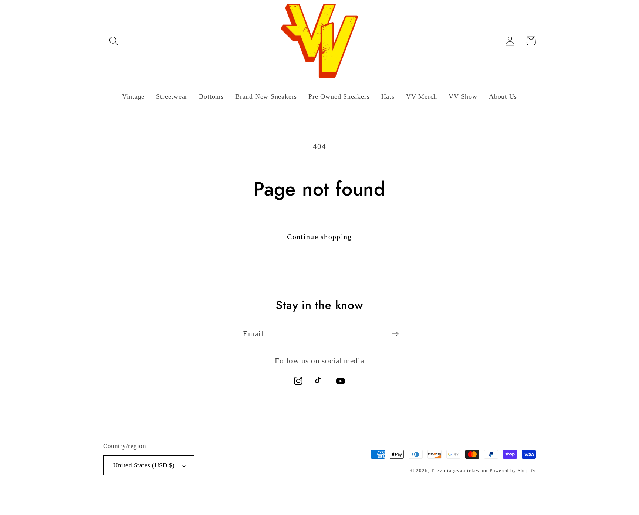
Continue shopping (319, 237)
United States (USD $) (144, 465)
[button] (113, 40)
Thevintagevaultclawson (459, 470)
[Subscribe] (395, 334)
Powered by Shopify (513, 470)
